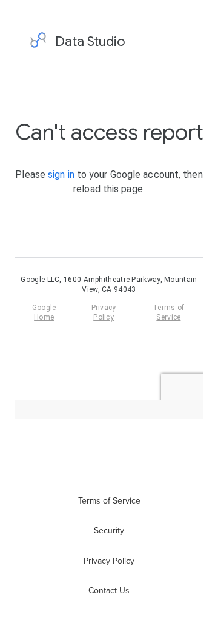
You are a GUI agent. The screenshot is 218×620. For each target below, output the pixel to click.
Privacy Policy (109, 560)
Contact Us (109, 590)
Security (109, 530)
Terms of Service (109, 500)
